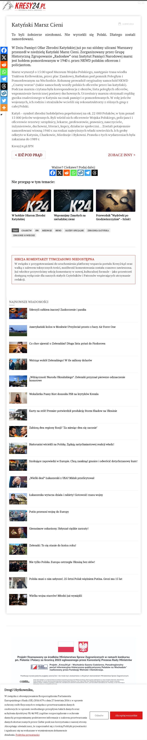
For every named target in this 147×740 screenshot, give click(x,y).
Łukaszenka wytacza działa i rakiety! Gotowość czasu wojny (66, 494)
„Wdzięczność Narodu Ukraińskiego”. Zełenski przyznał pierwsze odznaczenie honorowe (77, 378)
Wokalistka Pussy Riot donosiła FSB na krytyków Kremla (64, 394)
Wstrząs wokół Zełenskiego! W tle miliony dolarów (60, 360)
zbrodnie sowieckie (24, 235)
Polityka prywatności (27, 734)
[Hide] (1, 114)
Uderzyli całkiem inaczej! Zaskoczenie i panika (57, 309)
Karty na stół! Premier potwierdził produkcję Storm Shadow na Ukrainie (73, 410)
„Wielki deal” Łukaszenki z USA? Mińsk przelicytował (61, 478)
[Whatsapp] (73, 173)
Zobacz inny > (121, 154)
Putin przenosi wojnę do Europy (49, 511)
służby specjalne (74, 230)
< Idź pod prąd (28, 154)
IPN (37, 230)
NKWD (58, 230)
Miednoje (47, 230)
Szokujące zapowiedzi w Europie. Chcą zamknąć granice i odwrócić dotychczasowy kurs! (83, 461)
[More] (4, 107)
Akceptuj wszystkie (126, 715)
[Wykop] (80, 173)
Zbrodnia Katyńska (98, 230)
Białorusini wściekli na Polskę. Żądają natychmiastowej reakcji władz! (71, 444)
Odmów (99, 715)
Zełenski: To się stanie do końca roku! (52, 545)
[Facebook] (52, 173)
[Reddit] (66, 173)
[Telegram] (87, 173)
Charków (26, 230)
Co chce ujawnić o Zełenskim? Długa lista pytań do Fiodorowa (67, 343)
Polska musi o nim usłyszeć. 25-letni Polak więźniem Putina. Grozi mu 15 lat (75, 578)
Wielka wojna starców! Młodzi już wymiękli (55, 595)
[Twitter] (4, 100)
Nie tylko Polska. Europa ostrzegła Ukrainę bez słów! (62, 562)
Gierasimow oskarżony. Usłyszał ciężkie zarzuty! (58, 528)
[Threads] (94, 173)
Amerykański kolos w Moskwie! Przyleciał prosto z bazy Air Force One (72, 326)
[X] (59, 173)
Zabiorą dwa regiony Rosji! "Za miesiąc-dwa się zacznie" (63, 427)
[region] (73, 712)
